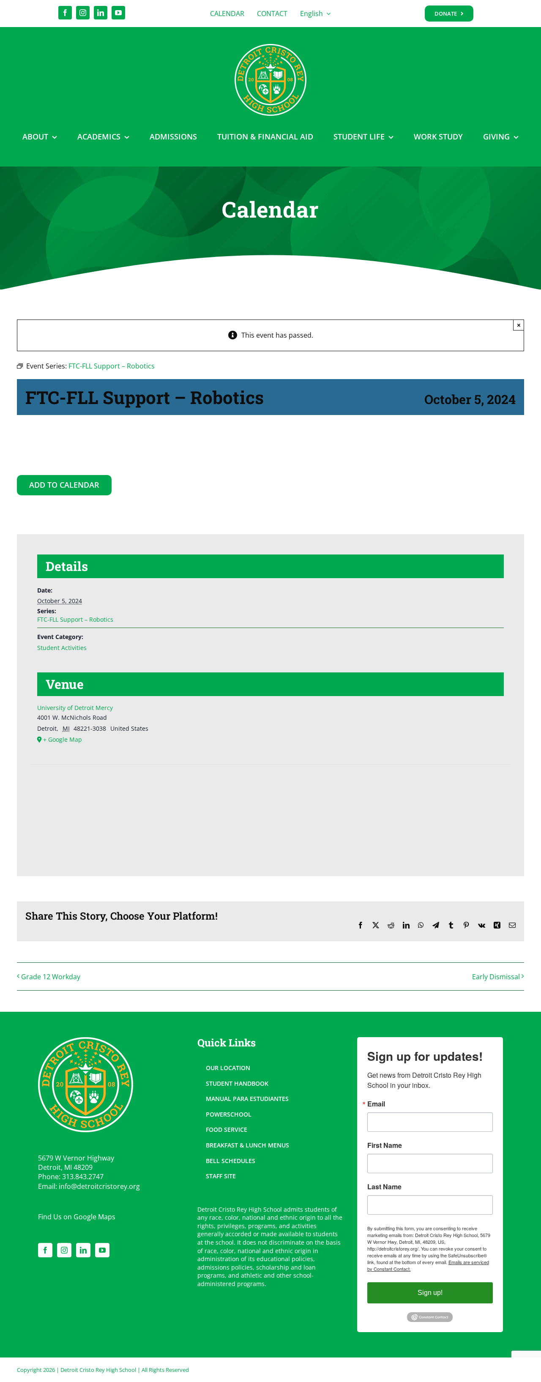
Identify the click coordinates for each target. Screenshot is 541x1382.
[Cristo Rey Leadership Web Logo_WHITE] (270, 47)
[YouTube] (102, 1250)
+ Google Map (62, 739)
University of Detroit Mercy (75, 708)
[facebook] (65, 12)
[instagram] (83, 12)
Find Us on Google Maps (76, 1216)
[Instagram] (64, 1250)
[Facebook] (45, 1250)
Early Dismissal (496, 976)
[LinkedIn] (83, 1250)
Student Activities (62, 648)
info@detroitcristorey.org (99, 1186)
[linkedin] (100, 12)
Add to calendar (64, 485)
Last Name (384, 1186)
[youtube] (118, 12)
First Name (384, 1145)
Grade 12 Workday (50, 976)
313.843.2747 (83, 1176)
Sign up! (430, 1292)
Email (376, 1104)
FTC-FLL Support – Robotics (75, 619)
